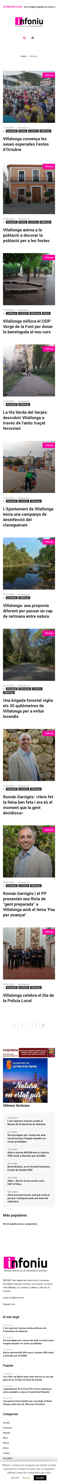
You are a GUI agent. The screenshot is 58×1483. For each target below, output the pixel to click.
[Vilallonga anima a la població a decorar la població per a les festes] (29, 188)
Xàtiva (6, 1443)
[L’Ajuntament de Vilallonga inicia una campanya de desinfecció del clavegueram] (29, 467)
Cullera (6, 1453)
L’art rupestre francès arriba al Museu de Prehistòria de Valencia (26, 1123)
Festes (23, 131)
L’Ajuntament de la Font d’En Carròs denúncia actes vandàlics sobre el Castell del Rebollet (27, 1390)
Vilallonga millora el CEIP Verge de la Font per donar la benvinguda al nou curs (28, 326)
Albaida (6, 1432)
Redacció (25, 128)
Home (23, 56)
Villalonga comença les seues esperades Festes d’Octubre (26, 144)
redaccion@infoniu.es (13, 1297)
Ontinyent (7, 1427)
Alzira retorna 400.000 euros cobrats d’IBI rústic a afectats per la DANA (28, 1154)
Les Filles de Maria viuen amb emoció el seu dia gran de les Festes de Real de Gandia (28, 1378)
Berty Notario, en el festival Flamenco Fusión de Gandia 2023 (28, 1168)
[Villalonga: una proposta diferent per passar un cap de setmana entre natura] (29, 563)
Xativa (46, 313)
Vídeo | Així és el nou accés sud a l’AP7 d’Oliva (25, 1182)
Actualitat (11, 131)
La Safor (33, 131)
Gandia (6, 1422)
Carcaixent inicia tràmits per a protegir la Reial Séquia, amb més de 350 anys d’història (27, 1403)
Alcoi (5, 1438)
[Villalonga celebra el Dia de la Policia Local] (29, 953)
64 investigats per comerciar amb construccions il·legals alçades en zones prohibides (26, 1138)
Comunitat (25, 689)
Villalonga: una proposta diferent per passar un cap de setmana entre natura (27, 611)
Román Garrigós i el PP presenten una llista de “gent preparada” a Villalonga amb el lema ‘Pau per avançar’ (29, 904)
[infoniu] (29, 21)
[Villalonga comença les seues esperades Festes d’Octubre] (29, 97)
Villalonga (45, 131)
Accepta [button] (40, 1478)
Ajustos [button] (26, 1477)
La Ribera (11, 313)
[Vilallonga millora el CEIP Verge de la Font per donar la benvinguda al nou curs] (29, 279)
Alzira (5, 1448)
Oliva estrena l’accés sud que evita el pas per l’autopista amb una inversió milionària (28, 1198)
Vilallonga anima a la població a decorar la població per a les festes (26, 235)
